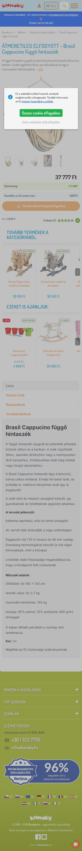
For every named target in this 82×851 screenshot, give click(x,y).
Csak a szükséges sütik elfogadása (41, 122)
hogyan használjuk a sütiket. (38, 101)
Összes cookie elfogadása (41, 112)
